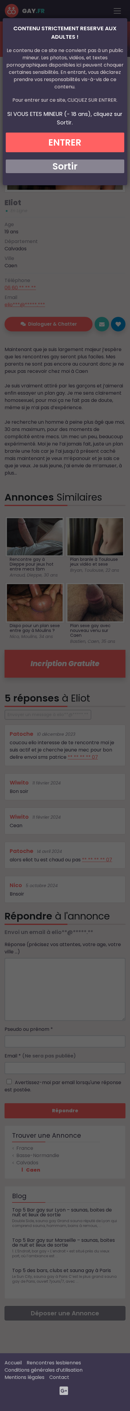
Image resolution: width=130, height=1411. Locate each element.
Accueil (13, 1362)
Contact (59, 1377)
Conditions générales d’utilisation (44, 1370)
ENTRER (64, 142)
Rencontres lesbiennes (54, 1362)
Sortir (64, 166)
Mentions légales (24, 1377)
